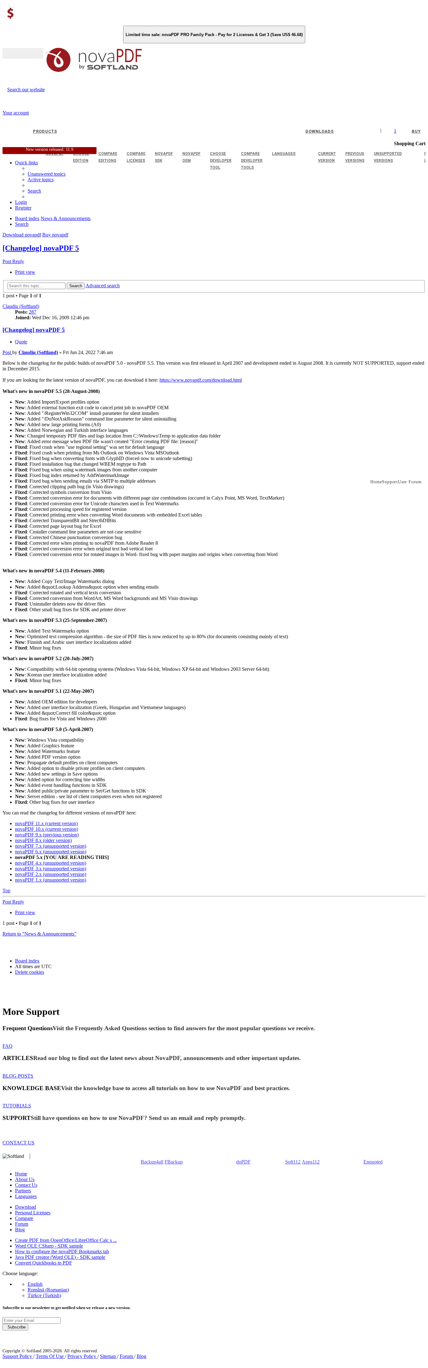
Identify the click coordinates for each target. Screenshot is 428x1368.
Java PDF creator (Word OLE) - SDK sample (60, 1257)
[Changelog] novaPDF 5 (41, 248)
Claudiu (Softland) (21, 306)
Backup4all (152, 1161)
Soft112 (292, 1161)
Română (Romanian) (48, 1289)
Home (21, 1173)
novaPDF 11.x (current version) (46, 823)
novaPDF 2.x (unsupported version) (50, 874)
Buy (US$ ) (22, 53)
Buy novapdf (55, 234)
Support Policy (18, 1356)
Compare (24, 1218)
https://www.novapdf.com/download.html (200, 380)
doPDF (243, 1161)
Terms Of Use (50, 1356)
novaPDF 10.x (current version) (46, 829)
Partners (23, 1190)
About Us (24, 1179)
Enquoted (373, 1161)
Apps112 (311, 1161)
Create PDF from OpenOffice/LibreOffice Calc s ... (66, 1240)
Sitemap (108, 1356)
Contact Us (26, 1185)
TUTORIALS (17, 1105)
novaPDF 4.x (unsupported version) (50, 863)
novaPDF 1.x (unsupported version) (50, 880)
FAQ (8, 1046)
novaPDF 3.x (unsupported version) (50, 868)
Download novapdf (22, 234)
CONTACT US (18, 1142)
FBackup (173, 1161)
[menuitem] (41, 179)
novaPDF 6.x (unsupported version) (50, 851)
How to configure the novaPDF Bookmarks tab (62, 1251)
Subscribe (15, 1327)
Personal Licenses (32, 1212)
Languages (26, 1196)
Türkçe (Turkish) (44, 1295)
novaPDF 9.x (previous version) (47, 834)
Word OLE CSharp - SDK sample (49, 1246)
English (35, 1284)
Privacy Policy (82, 1356)
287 (32, 312)
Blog (20, 1229)
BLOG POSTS (18, 1076)
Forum (21, 1224)
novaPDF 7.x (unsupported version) (50, 846)
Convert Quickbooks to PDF (43, 1262)
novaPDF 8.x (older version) (43, 840)
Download (25, 1207)
